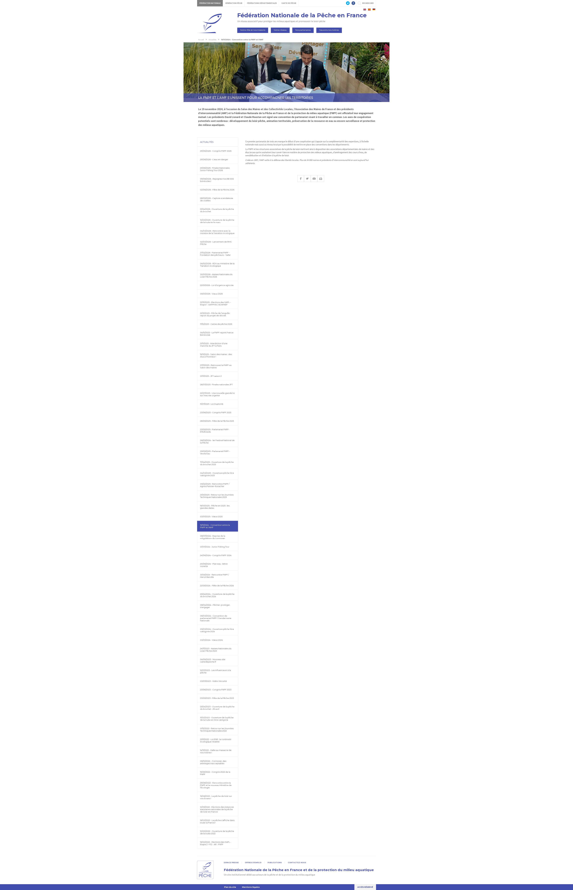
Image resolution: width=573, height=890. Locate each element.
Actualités (207, 142)
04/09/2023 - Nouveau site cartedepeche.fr (212, 660)
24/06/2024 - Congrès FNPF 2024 (215, 555)
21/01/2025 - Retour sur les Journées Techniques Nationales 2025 (217, 496)
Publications (275, 863)
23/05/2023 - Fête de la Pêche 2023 (217, 698)
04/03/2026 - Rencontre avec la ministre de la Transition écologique (217, 232)
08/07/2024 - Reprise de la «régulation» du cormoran (212, 537)
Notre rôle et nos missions (252, 30)
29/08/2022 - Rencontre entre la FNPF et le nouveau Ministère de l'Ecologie (216, 785)
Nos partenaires (303, 30)
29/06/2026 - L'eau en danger (214, 159)
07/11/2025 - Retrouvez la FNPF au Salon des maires (216, 366)
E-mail (314, 178)
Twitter (307, 178)
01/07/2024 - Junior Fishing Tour (214, 547)
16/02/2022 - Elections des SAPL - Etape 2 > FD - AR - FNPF (215, 843)
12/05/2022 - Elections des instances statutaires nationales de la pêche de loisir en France (217, 809)
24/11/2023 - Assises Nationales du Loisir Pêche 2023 (215, 649)
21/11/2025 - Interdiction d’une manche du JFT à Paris (213, 344)
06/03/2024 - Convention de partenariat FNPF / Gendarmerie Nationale (215, 618)
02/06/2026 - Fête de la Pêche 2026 (217, 189)
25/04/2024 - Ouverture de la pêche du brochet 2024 (217, 595)
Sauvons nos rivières (329, 30)
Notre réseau (280, 30)
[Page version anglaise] (364, 9)
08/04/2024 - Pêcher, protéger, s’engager (215, 606)
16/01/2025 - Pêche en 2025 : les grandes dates (214, 506)
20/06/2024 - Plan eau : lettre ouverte (214, 565)
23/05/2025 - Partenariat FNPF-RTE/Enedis (214, 430)
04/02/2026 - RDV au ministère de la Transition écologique (217, 264)
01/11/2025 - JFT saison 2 (211, 376)
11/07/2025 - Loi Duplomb (211, 404)
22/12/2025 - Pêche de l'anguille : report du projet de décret (215, 314)
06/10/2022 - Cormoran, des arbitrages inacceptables (213, 762)
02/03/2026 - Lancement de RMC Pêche (216, 243)
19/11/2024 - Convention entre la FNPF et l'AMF (215, 526)
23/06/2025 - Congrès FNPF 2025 (215, 412)
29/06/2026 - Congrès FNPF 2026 (215, 151)
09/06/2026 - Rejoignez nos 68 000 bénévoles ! (217, 180)
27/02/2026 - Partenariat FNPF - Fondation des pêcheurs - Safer (215, 253)
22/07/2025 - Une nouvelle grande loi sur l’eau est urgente (217, 394)
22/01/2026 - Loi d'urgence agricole (217, 285)
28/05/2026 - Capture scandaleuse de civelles (216, 199)
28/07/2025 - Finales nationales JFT (216, 384)
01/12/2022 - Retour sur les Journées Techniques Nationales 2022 (217, 729)
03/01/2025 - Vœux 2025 (211, 516)
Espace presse (231, 863)
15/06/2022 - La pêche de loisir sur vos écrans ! (216, 797)
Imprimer (320, 178)
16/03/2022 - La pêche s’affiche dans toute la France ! (217, 821)
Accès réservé (365, 887)
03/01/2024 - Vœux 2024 (211, 640)
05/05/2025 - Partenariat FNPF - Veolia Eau (215, 452)
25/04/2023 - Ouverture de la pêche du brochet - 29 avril (217, 707)
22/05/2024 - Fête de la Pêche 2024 (217, 585)
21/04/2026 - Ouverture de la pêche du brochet (217, 210)
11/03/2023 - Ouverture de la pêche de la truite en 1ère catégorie (217, 718)
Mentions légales (251, 887)
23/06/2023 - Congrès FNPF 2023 (215, 689)
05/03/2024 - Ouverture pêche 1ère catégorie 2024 (217, 630)
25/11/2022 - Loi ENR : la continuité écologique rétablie (215, 740)
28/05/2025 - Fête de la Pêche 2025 (217, 421)
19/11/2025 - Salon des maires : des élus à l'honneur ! (216, 355)
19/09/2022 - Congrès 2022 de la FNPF (215, 773)
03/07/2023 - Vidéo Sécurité (213, 681)
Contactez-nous (297, 863)
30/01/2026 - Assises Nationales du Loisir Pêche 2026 (216, 275)
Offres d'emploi (253, 863)
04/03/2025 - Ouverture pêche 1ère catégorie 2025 (217, 474)
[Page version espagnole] (369, 9)
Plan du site (230, 887)
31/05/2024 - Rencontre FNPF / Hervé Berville (214, 575)
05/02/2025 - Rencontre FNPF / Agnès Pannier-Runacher (214, 485)
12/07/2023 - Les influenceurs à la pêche (215, 671)
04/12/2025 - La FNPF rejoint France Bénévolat (216, 333)
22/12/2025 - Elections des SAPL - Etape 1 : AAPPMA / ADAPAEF (215, 303)
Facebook (300, 178)
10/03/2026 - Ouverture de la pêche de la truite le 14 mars (217, 221)
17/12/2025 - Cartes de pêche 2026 (216, 324)
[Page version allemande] (374, 9)
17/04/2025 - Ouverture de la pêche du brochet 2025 (217, 463)
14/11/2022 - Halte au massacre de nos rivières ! (215, 751)
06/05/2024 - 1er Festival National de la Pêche (217, 441)
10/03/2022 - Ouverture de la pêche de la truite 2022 (217, 832)
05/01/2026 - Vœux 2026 (211, 294)
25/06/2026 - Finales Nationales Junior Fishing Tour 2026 (215, 169)
